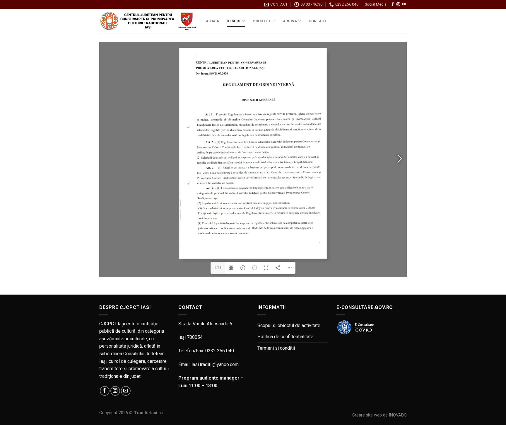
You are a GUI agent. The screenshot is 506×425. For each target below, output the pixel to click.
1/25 (218, 268)
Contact (318, 21)
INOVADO (398, 415)
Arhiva (290, 21)
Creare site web (367, 415)
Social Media (376, 4)
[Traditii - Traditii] (148, 21)
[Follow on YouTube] (404, 4)
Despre (234, 21)
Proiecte (262, 21)
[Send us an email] (126, 391)
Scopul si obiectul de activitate (288, 325)
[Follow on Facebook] (392, 4)
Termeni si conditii (276, 348)
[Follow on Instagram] (398, 4)
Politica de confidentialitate (285, 336)
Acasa (212, 21)
